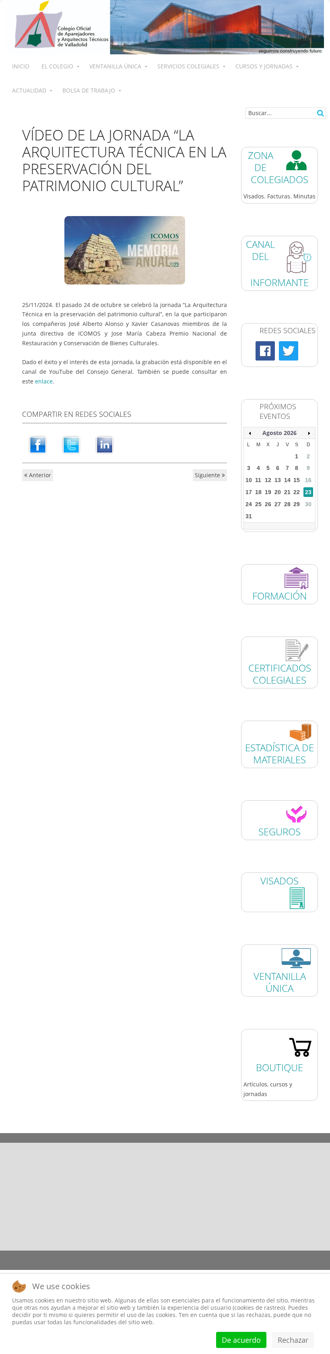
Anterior (39, 475)
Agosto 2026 (279, 433)
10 (248, 480)
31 (248, 516)
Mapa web (231, 1255)
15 (296, 480)
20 (277, 492)
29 (296, 504)
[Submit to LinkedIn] (104, 444)
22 (296, 492)
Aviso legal (66, 1255)
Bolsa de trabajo (88, 90)
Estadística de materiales (289, 1138)
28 (287, 504)
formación (279, 595)
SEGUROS (279, 831)
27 (277, 504)
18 (258, 492)
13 (277, 480)
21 (287, 492)
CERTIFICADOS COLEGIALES (279, 673)
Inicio (20, 66)
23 (308, 492)
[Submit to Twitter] (71, 444)
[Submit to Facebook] (38, 444)
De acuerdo (241, 1340)
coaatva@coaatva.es (281, 1228)
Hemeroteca (41, 1138)
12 (268, 480)
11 (258, 480)
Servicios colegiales (188, 66)
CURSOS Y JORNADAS (264, 66)
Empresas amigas (206, 1138)
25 (258, 504)
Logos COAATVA (124, 1138)
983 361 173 (229, 1208)
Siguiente (208, 475)
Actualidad (29, 90)
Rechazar (293, 1340)
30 (308, 504)
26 (268, 504)
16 (308, 480)
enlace (44, 381)
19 (268, 492)
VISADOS (279, 880)
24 (248, 504)
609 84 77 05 (297, 1208)
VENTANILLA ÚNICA (280, 982)
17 (248, 492)
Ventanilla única (115, 66)
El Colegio (57, 66)
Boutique (279, 1067)
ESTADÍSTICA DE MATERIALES (279, 753)
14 (287, 480)
